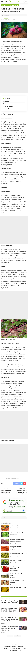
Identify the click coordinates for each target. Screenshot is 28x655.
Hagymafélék (13, 584)
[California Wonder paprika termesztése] (5, 569)
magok (15, 122)
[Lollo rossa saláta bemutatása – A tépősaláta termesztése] (5, 541)
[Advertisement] (14, 79)
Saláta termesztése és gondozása (17, 532)
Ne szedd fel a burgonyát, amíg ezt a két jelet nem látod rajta (9, 601)
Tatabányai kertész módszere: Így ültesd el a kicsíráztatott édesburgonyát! (9, 628)
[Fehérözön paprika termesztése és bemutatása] (5, 589)
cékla (7, 478)
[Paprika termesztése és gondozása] (5, 528)
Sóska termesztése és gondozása (17, 560)
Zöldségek (13, 577)
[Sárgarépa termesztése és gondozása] (5, 548)
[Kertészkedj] (14, 1)
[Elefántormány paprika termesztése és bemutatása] (5, 555)
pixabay (11, 440)
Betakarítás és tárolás (8, 106)
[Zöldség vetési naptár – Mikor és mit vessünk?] (5, 575)
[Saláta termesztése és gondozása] (5, 534)
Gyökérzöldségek (10, 5)
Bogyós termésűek (14, 527)
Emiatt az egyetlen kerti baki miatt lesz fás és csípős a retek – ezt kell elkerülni (9, 619)
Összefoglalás (7, 109)
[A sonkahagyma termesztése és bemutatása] (5, 582)
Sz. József (6, 18)
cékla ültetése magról (14, 478)
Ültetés (4, 103)
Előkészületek (6, 101)
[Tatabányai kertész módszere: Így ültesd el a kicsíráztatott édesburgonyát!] (23, 628)
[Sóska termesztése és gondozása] (5, 562)
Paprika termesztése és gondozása (18, 526)
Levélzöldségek (14, 534)
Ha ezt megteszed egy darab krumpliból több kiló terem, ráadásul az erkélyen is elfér (9, 610)
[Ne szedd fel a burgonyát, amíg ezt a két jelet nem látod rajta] (23, 602)
